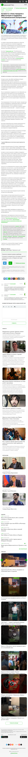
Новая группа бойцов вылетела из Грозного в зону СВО (14, 546)
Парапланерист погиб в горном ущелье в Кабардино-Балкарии (11, 539)
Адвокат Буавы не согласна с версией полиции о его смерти (11, 355)
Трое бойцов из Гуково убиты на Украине (11, 535)
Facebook (5, 236)
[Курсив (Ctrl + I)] (6, 307)
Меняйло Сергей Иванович (9, 491)
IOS (20, 226)
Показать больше (14, 723)
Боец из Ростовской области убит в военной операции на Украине (12, 518)
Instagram (9, 236)
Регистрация (14, 319)
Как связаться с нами (12, 734)
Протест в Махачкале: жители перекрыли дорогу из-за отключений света (13, 646)
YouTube (5, 239)
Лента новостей (9, 9)
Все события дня (23, 548)
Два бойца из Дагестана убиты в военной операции (11, 529)
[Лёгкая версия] (6, 1)
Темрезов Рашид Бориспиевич (10, 473)
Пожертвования (24, 734)
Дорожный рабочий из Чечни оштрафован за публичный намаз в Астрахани (12, 570)
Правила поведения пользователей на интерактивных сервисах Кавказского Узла (14, 749)
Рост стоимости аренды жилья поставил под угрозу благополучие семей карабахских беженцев (13, 443)
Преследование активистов (11, 218)
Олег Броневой (13, 283)
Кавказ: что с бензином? (7, 8)
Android (17, 226)
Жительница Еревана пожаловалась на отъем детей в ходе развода (13, 382)
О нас (2, 734)
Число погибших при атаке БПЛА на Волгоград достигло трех (13, 524)
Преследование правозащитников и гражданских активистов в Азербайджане (11, 221)
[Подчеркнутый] (8, 307)
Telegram (5, 231)
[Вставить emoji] (14, 307)
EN (4, 1)
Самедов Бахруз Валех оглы (9, 509)
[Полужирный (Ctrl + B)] (3, 307)
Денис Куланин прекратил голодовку (11, 408)
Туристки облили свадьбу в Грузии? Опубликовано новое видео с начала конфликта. (13, 672)
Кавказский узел (9, 51)
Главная (2, 9)
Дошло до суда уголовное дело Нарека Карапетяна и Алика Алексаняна (12, 417)
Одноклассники (21, 236)
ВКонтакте (15, 236)
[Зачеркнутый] (11, 307)
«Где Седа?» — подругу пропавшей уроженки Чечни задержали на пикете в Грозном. (12, 623)
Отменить (14, 323)
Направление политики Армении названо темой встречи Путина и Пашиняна (13, 332)
